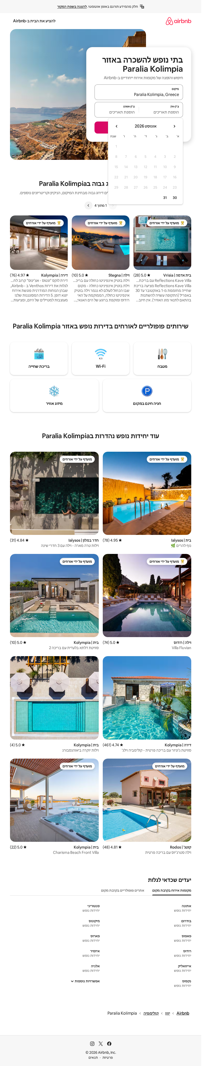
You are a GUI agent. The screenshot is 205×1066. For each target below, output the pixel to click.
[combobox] (138, 94)
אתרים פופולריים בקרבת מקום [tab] (122, 890)
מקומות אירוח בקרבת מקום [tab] (171, 890)
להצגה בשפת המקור (72, 6)
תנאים (93, 1057)
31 (165, 197)
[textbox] (161, 112)
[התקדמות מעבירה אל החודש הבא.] (116, 126)
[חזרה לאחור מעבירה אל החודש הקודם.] (174, 126)
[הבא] (88, 205)
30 (175, 197)
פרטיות (107, 1057)
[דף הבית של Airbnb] (178, 21)
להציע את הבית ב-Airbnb (34, 21)
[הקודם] (113, 205)
